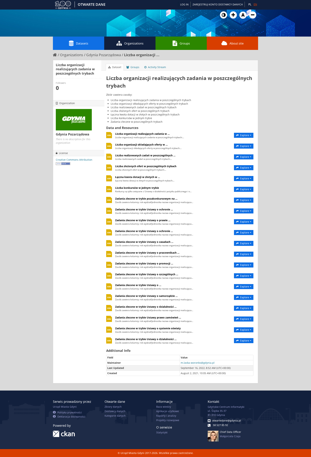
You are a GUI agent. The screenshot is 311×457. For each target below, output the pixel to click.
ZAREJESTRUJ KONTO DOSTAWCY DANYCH (218, 4)
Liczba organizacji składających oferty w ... (141, 144)
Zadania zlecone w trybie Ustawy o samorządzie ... (146, 296)
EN (255, 4)
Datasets (82, 43)
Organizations (133, 43)
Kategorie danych (115, 415)
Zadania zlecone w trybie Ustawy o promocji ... (144, 263)
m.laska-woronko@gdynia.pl (198, 362)
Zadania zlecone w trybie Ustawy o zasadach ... (144, 242)
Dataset (116, 67)
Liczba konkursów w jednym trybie (137, 188)
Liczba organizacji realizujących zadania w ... (142, 133)
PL (249, 4)
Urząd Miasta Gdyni (65, 406)
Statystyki (162, 432)
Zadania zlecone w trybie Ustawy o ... (138, 285)
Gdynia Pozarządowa (103, 54)
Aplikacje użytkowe (167, 411)
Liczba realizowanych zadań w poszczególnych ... (145, 155)
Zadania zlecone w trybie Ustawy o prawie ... (142, 220)
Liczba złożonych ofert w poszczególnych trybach (145, 166)
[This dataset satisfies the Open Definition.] (63, 163)
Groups (185, 43)
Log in (184, 4)
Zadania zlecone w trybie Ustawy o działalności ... (146, 306)
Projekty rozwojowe (167, 420)
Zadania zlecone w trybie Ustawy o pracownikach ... (147, 252)
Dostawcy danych (115, 411)
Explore (244, 135)
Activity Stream (156, 67)
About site (236, 43)
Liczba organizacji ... (141, 54)
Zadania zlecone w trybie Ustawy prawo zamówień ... (148, 317)
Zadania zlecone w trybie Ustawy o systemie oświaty (148, 328)
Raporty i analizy (166, 415)
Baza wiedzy (163, 406)
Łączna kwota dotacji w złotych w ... (137, 177)
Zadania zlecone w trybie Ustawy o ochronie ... (144, 209)
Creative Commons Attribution (74, 159)
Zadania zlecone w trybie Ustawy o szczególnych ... (146, 274)
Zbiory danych (113, 406)
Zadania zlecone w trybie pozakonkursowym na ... (146, 198)
